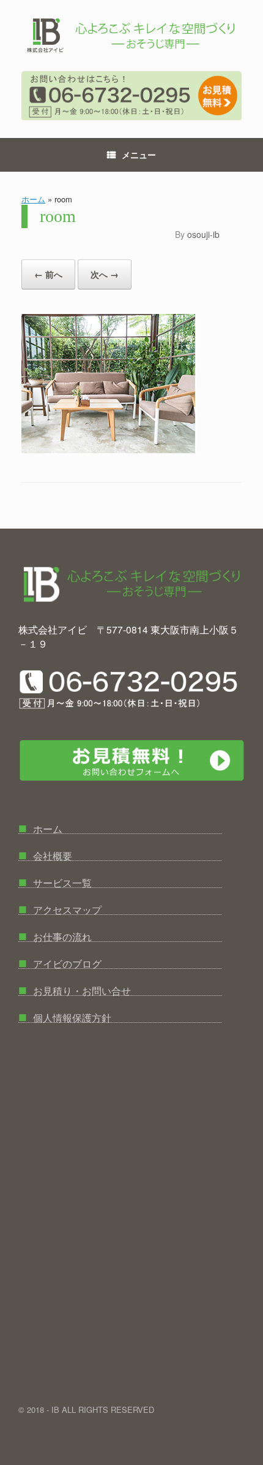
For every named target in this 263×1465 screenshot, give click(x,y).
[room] (108, 449)
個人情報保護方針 (64, 1014)
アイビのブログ (60, 960)
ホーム (33, 199)
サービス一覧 (55, 879)
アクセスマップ (60, 906)
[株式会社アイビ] (131, 35)
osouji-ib (203, 234)
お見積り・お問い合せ (74, 987)
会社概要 (45, 852)
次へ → (105, 274)
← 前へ (48, 274)
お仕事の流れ (55, 933)
